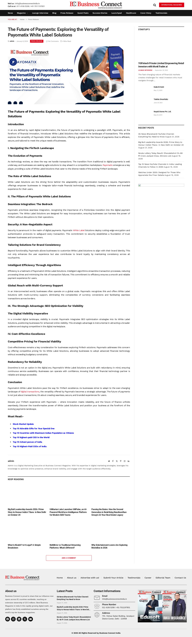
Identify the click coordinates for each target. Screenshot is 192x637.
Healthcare (131, 13)
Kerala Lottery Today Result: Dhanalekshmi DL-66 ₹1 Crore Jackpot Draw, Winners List (74, 618)
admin (12, 41)
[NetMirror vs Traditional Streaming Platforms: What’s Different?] (69, 530)
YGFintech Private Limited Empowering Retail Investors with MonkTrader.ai (161, 65)
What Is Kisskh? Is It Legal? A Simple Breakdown (24, 546)
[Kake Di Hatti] (144, 89)
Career (148, 577)
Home (60, 577)
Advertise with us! (90, 577)
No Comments (53, 41)
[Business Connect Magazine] (96, 5)
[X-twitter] (24, 619)
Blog (54, 13)
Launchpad (116, 13)
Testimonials (161, 13)
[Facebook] (7, 619)
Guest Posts (82, 13)
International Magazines (171, 5)
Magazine (21, 13)
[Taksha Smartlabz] (144, 102)
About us (71, 577)
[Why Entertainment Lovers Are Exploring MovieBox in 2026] (110, 530)
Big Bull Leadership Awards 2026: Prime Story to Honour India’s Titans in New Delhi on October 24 (27, 512)
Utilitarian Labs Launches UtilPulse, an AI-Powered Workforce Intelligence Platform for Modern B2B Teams (68, 512)
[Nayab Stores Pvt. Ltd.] (144, 114)
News (10, 13)
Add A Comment (69, 558)
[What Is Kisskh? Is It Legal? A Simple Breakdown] (27, 530)
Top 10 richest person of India (27, 442)
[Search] (154, 5)
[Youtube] (30, 619)
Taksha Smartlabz (161, 99)
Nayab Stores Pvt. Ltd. (162, 112)
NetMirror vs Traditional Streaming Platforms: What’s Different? (65, 546)
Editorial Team (163, 577)
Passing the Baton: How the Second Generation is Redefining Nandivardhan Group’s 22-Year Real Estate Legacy (108, 512)
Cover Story (145, 13)
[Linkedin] (19, 619)
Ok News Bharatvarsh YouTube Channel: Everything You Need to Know (73, 598)
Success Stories (100, 13)
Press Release (66, 13)
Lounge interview (40, 13)
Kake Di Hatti (159, 87)
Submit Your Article (113, 577)
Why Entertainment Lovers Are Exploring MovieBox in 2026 (109, 546)
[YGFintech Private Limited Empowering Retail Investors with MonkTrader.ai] (161, 47)
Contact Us (180, 577)
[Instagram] (13, 619)
